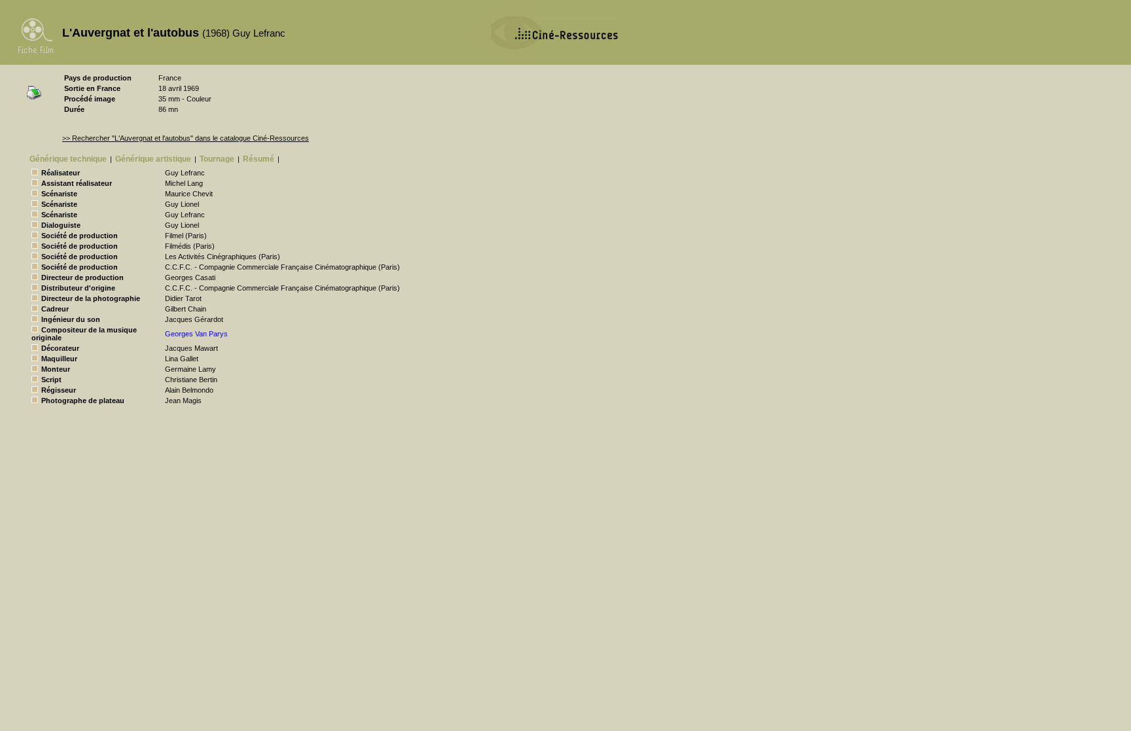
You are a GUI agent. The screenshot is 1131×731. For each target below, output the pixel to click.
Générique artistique (153, 159)
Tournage (217, 159)
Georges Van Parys (196, 334)
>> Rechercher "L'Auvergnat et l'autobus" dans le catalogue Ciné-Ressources (185, 138)
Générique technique (68, 159)
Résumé (258, 159)
